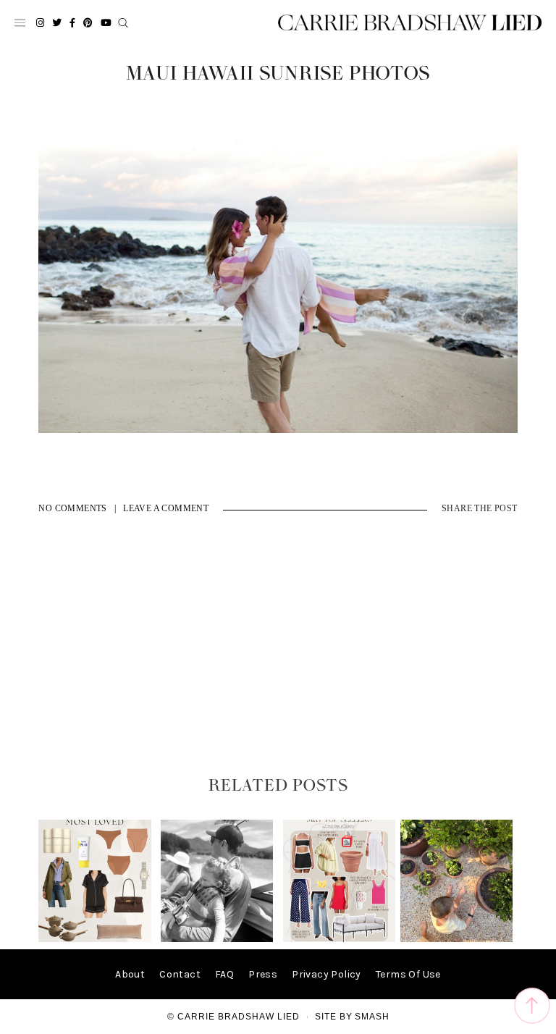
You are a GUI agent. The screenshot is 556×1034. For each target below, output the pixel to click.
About (130, 974)
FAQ (224, 974)
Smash (372, 1017)
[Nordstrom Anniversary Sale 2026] (94, 939)
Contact (180, 974)
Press (262, 974)
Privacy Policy (326, 974)
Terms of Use (408, 974)
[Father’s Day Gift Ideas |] (217, 939)
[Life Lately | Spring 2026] (456, 939)
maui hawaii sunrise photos (278, 74)
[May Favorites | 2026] (339, 939)
